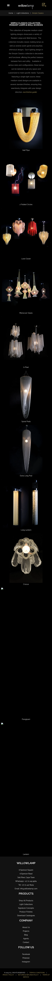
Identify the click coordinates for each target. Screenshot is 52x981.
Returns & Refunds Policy (28, 975)
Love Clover (26, 259)
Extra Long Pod (26, 476)
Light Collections (22, 13)
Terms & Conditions (37, 973)
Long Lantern (26, 530)
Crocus (26, 584)
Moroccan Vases (26, 313)
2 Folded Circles (26, 204)
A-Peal (26, 367)
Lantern (26, 854)
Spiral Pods (26, 421)
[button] (8, 5)
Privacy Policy (8, 975)
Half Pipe (26, 150)
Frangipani (26, 719)
